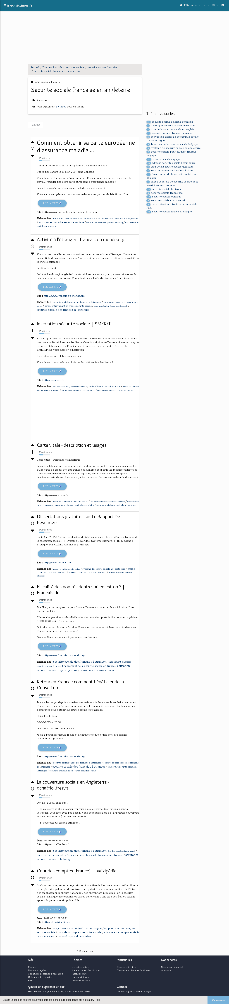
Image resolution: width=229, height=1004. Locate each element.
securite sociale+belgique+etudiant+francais (70, 386)
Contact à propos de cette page (134, 991)
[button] (205, 5)
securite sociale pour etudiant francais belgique (171, 154)
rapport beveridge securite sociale (66, 569)
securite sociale (80, 967)
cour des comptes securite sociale (80, 932)
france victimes (80, 977)
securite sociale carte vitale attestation (116, 505)
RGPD (31, 980)
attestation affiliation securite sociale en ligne (115, 390)
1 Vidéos (61, 107)
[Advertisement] (114, 39)
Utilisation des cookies (40, 977)
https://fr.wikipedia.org (57, 922)
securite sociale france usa (165, 193)
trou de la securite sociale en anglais (121, 851)
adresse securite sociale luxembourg (172, 163)
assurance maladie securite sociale (61, 222)
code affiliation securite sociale (104, 386)
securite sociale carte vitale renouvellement (108, 501)
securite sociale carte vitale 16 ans (70, 501)
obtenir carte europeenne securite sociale (74, 218)
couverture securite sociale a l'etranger (56, 855)
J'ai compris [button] (218, 1000)
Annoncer (166, 970)
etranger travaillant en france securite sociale (68, 306)
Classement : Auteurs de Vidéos (133, 970)
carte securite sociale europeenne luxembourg (104, 222)
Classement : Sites (126, 967)
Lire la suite (51, 203)
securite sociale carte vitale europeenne (118, 218)
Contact (32, 967)
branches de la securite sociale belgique (173, 144)
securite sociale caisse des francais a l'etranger (77, 302)
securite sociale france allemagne (170, 212)
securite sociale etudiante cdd (167, 200)
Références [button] (190, 5)
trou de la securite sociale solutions (170, 170)
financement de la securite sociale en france (88, 666)
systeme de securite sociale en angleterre (174, 148)
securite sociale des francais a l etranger (63, 309)
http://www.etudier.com (58, 563)
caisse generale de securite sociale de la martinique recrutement (172, 183)
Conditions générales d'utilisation (45, 974)
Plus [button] (97, 1000)
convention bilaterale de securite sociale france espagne (172, 139)
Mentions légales (37, 970)
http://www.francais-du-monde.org (64, 296)
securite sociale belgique (164, 197)
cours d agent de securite (74, 936)
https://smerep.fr (54, 380)
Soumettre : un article (172, 967)
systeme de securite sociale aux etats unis (103, 569)
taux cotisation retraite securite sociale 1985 (171, 206)
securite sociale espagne (164, 159)
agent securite (80, 974)
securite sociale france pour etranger (101, 855)
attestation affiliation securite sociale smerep (78, 390)
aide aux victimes (81, 980)
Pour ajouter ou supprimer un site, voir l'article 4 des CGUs (59, 991)
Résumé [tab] (35, 125)
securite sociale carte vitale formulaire (74, 505)
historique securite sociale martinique (171, 126)
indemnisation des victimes (86, 970)
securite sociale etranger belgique (170, 133)
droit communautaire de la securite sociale (97, 670)
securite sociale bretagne (165, 189)
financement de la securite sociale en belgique (171, 176)
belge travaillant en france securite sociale (110, 306)
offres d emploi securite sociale (87, 573)
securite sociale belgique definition (170, 122)
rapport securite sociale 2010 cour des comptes (77, 928)
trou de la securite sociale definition (170, 167)
